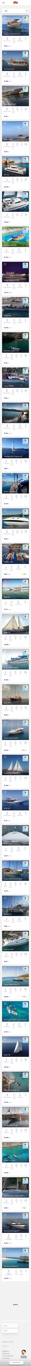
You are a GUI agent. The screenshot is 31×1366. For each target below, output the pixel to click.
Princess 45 (8, 421)
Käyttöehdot (6, 1353)
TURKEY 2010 (8, 562)
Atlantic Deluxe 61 (10, 492)
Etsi (6, 11)
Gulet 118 (7, 632)
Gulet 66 (7, 597)
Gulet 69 (7, 808)
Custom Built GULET (11, 668)
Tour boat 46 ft (9, 69)
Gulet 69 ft (7, 703)
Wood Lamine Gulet (11, 1125)
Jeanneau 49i (8, 949)
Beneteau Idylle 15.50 (11, 351)
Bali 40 (6, 210)
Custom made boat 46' (12, 34)
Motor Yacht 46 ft (10, 104)
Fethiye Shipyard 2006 (11, 280)
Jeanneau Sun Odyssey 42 (13, 456)
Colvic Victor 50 (9, 1161)
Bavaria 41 (7, 914)
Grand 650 (7, 316)
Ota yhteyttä (6, 1358)
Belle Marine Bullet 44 (11, 1090)
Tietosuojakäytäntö (8, 1356)
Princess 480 (8, 140)
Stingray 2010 (8, 527)
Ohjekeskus (5, 1351)
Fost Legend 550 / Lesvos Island (15, 1020)
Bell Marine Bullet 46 (11, 1266)
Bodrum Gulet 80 (10, 245)
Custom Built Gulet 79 (11, 984)
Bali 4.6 (6, 175)
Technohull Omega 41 (11, 1231)
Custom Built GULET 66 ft (13, 879)
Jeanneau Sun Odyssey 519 (13, 1196)
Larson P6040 (9, 386)
